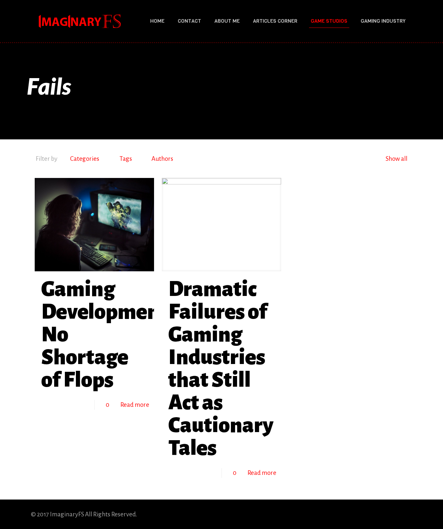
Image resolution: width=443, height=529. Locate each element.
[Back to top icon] (405, 513)
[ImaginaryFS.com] (79, 21)
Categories (84, 158)
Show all (396, 158)
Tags (126, 158)
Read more (134, 404)
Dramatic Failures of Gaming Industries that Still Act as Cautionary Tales (220, 368)
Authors (162, 158)
